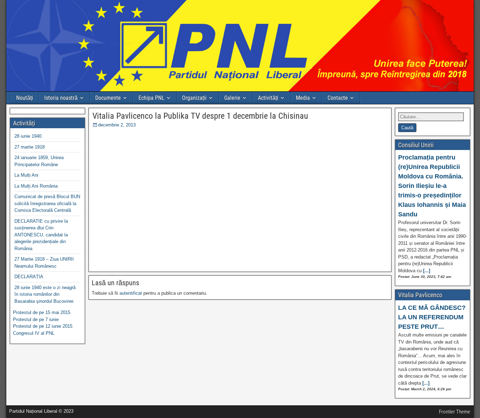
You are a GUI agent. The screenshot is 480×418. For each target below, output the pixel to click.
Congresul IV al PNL (33, 333)
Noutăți (24, 97)
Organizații (194, 97)
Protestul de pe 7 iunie (36, 319)
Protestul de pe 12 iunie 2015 (42, 326)
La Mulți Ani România (36, 186)
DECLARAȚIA (28, 276)
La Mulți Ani (26, 175)
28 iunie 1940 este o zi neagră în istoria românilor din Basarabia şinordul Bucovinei (45, 294)
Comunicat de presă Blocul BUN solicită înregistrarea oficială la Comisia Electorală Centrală (47, 203)
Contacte (337, 97)
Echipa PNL (151, 97)
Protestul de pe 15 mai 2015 (41, 312)
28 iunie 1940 (27, 136)
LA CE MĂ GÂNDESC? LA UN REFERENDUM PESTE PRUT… (432, 317)
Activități (268, 97)
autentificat (130, 293)
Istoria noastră (61, 97)
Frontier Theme (454, 412)
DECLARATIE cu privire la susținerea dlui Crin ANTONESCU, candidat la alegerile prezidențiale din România (41, 234)
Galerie (232, 97)
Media (303, 97)
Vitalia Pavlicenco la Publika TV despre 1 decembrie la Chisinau (200, 116)
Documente (108, 97)
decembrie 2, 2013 (117, 125)
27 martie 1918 (29, 147)
